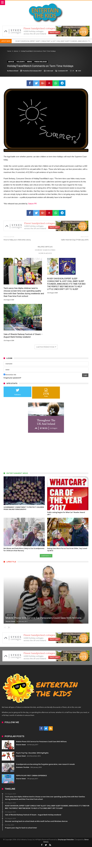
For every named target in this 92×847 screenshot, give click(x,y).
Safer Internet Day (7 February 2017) (74, 238)
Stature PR (32, 204)
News (29, 62)
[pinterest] (49, 83)
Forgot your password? (12, 378)
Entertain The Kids (22, 767)
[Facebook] (41, 728)
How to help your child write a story (17, 238)
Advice (16, 51)
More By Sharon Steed (45, 250)
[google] (43, 83)
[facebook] (30, 83)
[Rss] (51, 728)
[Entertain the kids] (46, 2)
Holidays (21, 62)
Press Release (40, 62)
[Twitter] (46, 728)
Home (9, 51)
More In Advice (45, 253)
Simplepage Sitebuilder (66, 839)
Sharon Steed (13, 71)
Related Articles (45, 247)
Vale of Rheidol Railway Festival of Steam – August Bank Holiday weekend (41, 41)
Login (85, 375)
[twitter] (36, 83)
